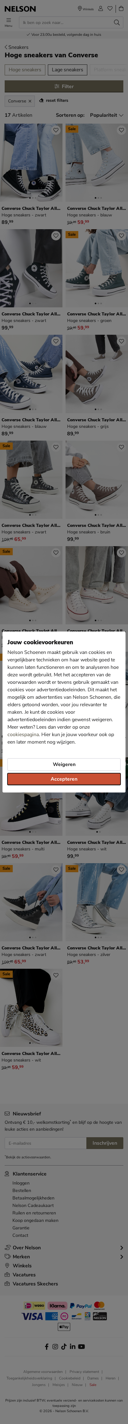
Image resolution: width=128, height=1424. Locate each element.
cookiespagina (23, 734)
